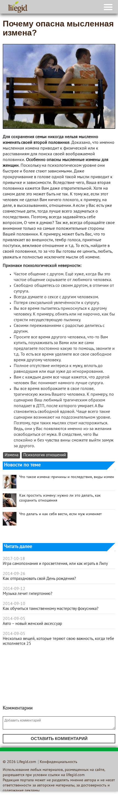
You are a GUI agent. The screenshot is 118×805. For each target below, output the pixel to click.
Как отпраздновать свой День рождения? (39, 579)
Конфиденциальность (58, 762)
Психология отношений (44, 455)
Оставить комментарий (59, 738)
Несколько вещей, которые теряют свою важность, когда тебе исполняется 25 (58, 641)
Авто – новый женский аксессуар (32, 624)
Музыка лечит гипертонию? (27, 594)
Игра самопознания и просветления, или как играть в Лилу (55, 564)
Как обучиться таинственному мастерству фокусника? (51, 609)
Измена (11, 455)
